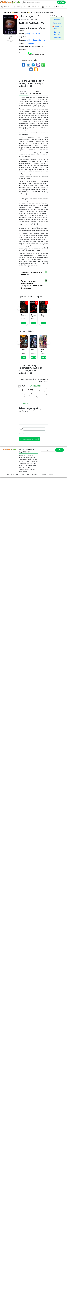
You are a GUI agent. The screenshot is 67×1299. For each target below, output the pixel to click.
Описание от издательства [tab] (35, 92)
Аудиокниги (57, 19)
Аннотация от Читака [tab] (23, 92)
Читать (28, 323)
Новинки (47, 7)
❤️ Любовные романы (57, 27)
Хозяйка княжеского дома (23, 350)
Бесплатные (35, 7)
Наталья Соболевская (43, 351)
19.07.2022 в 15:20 (35, 386)
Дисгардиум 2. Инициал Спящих (48, 315)
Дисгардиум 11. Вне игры (38, 315)
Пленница (43, 349)
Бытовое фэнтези (57, 33)
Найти (61, 2)
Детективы (57, 38)
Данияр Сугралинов (32, 33)
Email (21, 434)
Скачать (33, 357)
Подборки (59, 7)
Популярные (20, 7)
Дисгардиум (29, 43)
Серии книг (57, 23)
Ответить (25, 404)
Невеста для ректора (33, 350)
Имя (21, 429)
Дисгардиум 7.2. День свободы (28, 315)
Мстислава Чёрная (23, 353)
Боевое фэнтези (39, 40)
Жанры (6, 7)
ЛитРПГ (28, 40)
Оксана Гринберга (33, 353)
